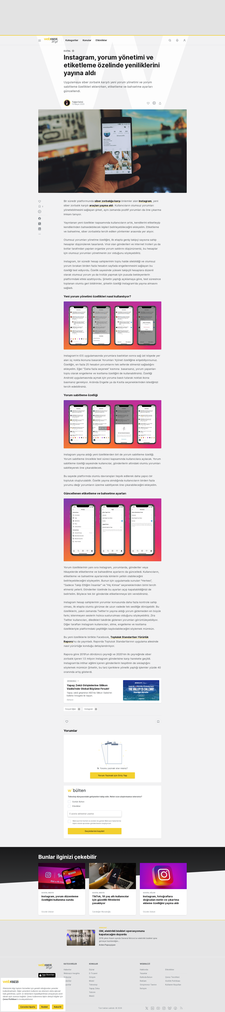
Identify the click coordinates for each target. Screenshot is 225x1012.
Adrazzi (70, 700)
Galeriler (67, 981)
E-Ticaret (93, 973)
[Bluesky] (169, 1008)
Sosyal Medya (47, 893)
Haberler (67, 969)
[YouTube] (158, 1008)
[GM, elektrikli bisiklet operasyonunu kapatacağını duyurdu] (81, 938)
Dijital (67, 51)
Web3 (91, 996)
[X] (146, 1008)
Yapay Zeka (94, 988)
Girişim (92, 977)
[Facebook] (175, 1008)
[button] (112, 325)
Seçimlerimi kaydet (94, 831)
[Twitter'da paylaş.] (39, 223)
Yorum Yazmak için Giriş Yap (112, 775)
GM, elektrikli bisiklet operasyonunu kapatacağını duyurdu (122, 932)
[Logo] (51, 40)
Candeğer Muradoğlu (101, 912)
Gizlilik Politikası (172, 981)
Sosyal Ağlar (70, 709)
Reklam (143, 981)
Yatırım (92, 992)
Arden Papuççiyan (107, 945)
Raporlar (67, 985)
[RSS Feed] (180, 1008)
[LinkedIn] (152, 1008)
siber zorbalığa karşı (107, 201)
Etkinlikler (101, 40)
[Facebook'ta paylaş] (39, 218)
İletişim (143, 988)
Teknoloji (93, 985)
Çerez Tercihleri (172, 977)
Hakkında (144, 969)
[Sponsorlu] (141, 690)
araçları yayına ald (101, 205)
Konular (87, 40)
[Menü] (39, 41)
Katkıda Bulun (146, 977)
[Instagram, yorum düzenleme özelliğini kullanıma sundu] (61, 876)
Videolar (67, 977)
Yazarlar (143, 973)
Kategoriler (71, 40)
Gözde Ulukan (47, 912)
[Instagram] (163, 1008)
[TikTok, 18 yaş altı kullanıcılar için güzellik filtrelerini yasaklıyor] (112, 876)
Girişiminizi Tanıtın (148, 985)
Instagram (145, 201)
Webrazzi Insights (72, 973)
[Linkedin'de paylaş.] (39, 229)
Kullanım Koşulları (173, 985)
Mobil (91, 981)
